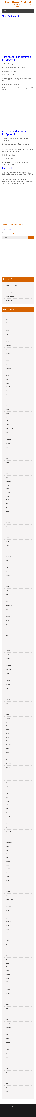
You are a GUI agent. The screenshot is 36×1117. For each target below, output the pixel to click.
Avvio (7, 375)
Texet (7, 955)
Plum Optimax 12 (17, 224)
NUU (7, 805)
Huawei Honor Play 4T (12, 296)
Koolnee (8, 684)
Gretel (7, 552)
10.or (7, 315)
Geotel (7, 526)
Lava (7, 707)
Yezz (7, 1072)
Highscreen (9, 567)
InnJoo (7, 620)
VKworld (8, 1023)
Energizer (8, 485)
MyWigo (8, 771)
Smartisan (8, 903)
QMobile (8, 872)
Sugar (7, 925)
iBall (7, 594)
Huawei (8, 586)
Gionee (7, 537)
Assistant (8, 368)
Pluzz (7, 854)
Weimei (8, 1042)
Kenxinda (8, 665)
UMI (7, 985)
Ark (6, 364)
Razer (7, 876)
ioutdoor (8, 631)
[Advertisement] (18, 36)
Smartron (8, 906)
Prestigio (8, 869)
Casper (7, 413)
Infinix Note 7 (9, 300)
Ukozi (7, 978)
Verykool (8, 1012)
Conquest (8, 439)
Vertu (7, 1008)
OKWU (7, 808)
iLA (6, 598)
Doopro (7, 470)
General (8, 522)
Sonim (7, 910)
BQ (6, 405)
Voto (7, 1031)
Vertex (7, 1004)
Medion (8, 729)
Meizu (7, 741)
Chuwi (7, 432)
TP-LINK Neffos (10, 967)
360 (7, 319)
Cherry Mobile (9, 428)
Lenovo (8, 718)
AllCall (7, 341)
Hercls (7, 564)
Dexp (7, 458)
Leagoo (8, 711)
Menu (4, 10)
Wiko (7, 1053)
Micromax (8, 744)
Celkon (7, 421)
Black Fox (8, 379)
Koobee (8, 680)
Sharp (7, 895)
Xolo (7, 1068)
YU (6, 1080)
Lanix (7, 703)
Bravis (7, 409)
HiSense (8, 571)
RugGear (8, 884)
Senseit (8, 891)
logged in (14, 233)
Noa (7, 786)
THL (7, 959)
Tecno (7, 952)
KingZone (8, 669)
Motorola (8, 756)
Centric (7, 424)
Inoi (7, 624)
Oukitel (7, 823)
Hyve (7, 590)
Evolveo (8, 492)
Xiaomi (7, 1064)
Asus (7, 372)
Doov (7, 473)
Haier (7, 560)
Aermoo (8, 330)
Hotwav (8, 579)
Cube (7, 447)
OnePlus (8, 816)
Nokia (7, 790)
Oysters (8, 827)
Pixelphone (9, 842)
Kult (7, 688)
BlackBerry (9, 383)
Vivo (7, 1019)
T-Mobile (8, 940)
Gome (7, 541)
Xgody (7, 1057)
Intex (7, 628)
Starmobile (8, 921)
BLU (7, 398)
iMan (7, 601)
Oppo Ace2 (9, 293)
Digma (7, 462)
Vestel (7, 1016)
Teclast (8, 948)
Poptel (7, 865)
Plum (7, 850)
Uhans (7, 970)
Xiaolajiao (8, 1061)
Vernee (7, 1000)
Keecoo (8, 662)
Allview (7, 349)
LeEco (7, 714)
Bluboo (7, 402)
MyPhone (8, 767)
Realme (8, 880)
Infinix (7, 613)
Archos (7, 360)
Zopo (7, 1091)
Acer (7, 326)
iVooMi (7, 643)
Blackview (8, 387)
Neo (7, 782)
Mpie (7, 759)
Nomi (7, 793)
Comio (7, 436)
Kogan (7, 673)
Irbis (7, 635)
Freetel (7, 511)
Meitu (7, 737)
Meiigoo (8, 733)
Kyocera (8, 692)
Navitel (7, 775)
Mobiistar (8, 752)
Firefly (7, 503)
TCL (7, 944)
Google (7, 545)
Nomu (7, 797)
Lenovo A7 (8, 289)
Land (7, 695)
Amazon (8, 353)
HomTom (8, 575)
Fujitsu (7, 515)
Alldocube (8, 345)
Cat (6, 417)
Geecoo (8, 518)
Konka (7, 677)
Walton (7, 1038)
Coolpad (8, 443)
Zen (7, 1083)
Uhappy (8, 974)
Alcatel (7, 338)
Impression (9, 605)
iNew (7, 609)
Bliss (7, 394)
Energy (7, 488)
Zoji (7, 1087)
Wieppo (8, 1046)
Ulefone (8, 982)
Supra (7, 929)
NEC (7, 778)
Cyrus (7, 454)
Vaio (7, 997)
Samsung (8, 887)
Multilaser (8, 763)
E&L (7, 477)
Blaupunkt (8, 390)
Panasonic (8, 831)
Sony (7, 914)
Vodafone (8, 1027)
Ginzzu (7, 534)
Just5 (7, 654)
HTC (7, 582)
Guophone (8, 556)
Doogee (8, 466)
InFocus (8, 616)
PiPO (7, 839)
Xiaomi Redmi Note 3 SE (12, 285)
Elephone (8, 481)
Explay (7, 496)
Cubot (7, 451)
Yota (7, 1076)
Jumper (8, 650)
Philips (7, 835)
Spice (7, 918)
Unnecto (8, 993)
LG (6, 722)
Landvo (8, 699)
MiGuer (8, 748)
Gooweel (8, 549)
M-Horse (8, 726)
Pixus (7, 846)
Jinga (7, 646)
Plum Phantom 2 (7, 224)
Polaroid (8, 861)
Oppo (7, 820)
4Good (7, 323)
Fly (6, 507)
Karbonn (8, 658)
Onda (7, 812)
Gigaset (8, 530)
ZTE (7, 1095)
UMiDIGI (8, 989)
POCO (7, 857)
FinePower (8, 500)
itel (6, 639)
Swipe (7, 933)
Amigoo (8, 357)
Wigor (7, 1049)
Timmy (7, 963)
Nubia (7, 801)
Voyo (7, 1034)
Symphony (8, 936)
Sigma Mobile (9, 899)
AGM (7, 334)
